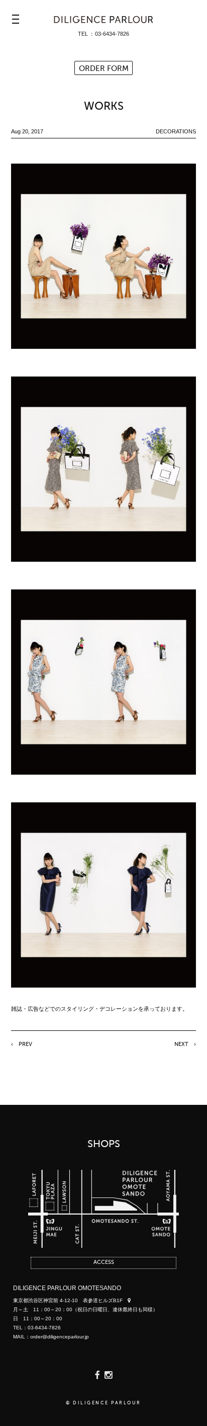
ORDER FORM (104, 68)
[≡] (15, 19)
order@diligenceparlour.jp (59, 1336)
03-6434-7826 (112, 34)
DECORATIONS (176, 131)
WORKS (104, 106)
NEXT (181, 1044)
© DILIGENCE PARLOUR (103, 1403)
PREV (25, 1044)
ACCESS (103, 1262)
